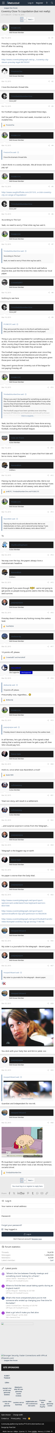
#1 (52, 38)
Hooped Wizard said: (11, 972)
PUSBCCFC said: (10, 324)
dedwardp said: (9, 685)
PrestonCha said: (10, 152)
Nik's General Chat (13, 1317)
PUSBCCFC (7, 15)
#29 (52, 1070)
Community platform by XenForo (22, 1424)
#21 (52, 795)
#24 (52, 870)
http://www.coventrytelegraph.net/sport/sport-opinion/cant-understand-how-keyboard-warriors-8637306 (24, 903)
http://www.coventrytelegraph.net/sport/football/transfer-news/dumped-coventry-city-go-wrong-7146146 (27, 920)
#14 (52, 555)
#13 (52, 512)
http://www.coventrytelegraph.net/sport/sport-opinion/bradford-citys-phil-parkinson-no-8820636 (24, 912)
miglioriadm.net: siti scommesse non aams (31, 1404)
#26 (52, 941)
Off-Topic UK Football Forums (17, 1281)
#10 (52, 387)
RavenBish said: (9, 519)
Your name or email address (14, 1206)
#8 (52, 292)
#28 (52, 1003)
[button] (3, 3)
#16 (52, 613)
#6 (52, 214)
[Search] (52, 2)
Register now (37, 1239)
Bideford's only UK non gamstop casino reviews (18, 1391)
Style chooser (6, 1415)
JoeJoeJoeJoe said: (10, 727)
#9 (52, 317)
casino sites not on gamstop (7, 1404)
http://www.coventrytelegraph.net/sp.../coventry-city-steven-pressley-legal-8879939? (25, 60)
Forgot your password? (12, 1225)
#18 (52, 678)
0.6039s (34, 1431)
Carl (51, 1260)
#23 (52, 845)
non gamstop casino (50, 1404)
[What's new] (46, 2)
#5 (52, 186)
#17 (52, 646)
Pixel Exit (12, 1427)
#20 (52, 764)
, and (22, 492)
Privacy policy (16, 1418)
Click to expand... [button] (27, 416)
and (15, 657)
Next (30, 19)
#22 (52, 820)
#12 (52, 475)
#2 (52, 81)
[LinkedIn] (18, 1193)
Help (24, 1418)
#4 (52, 145)
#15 (52, 582)
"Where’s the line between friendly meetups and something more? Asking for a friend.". (27, 1274)
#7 (52, 244)
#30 (52, 1123)
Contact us (5, 1418)
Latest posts (11, 1268)
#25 (52, 895)
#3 (52, 106)
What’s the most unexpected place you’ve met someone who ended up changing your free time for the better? (29, 1300)
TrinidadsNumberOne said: (14, 251)
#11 (52, 448)
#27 (52, 966)
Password (6, 1216)
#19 (52, 720)
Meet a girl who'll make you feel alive (22, 1312)
